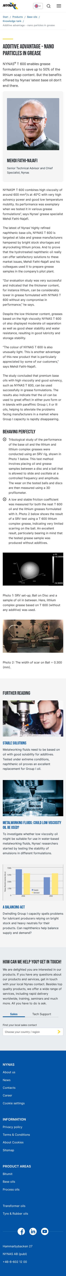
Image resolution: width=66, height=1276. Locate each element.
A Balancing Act (14, 907)
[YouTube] (44, 1231)
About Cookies (13, 1142)
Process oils (11, 1189)
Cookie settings (14, 1103)
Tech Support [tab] (41, 1014)
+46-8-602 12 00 (15, 1262)
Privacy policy (12, 1127)
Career (7, 1095)
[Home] (16, 6)
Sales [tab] (14, 1014)
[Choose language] (38, 6)
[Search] (48, 6)
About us (9, 1072)
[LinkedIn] (33, 1231)
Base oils (9, 1181)
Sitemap (8, 1150)
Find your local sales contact (20, 1025)
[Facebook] (21, 1231)
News (6, 1080)
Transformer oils (14, 1206)
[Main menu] (58, 6)
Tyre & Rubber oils (15, 1213)
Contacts (9, 1087)
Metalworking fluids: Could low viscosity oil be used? (32, 825)
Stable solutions (14, 743)
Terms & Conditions (16, 1134)
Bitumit (7, 1174)
